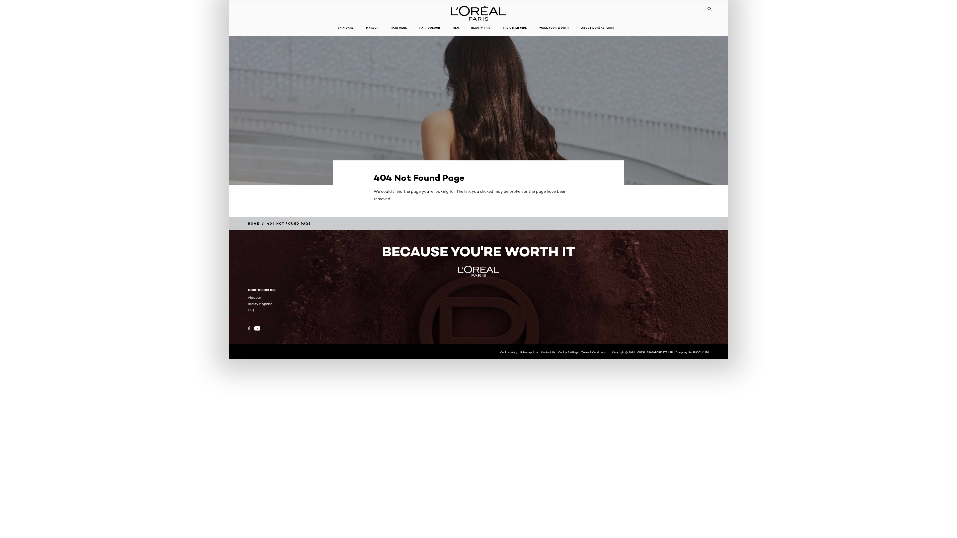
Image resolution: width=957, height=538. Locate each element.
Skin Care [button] (346, 27)
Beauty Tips (480, 27)
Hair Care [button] (399, 27)
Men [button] (456, 27)
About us (254, 297)
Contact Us (548, 352)
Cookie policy (508, 352)
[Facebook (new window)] (249, 328)
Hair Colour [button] (429, 27)
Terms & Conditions (593, 352)
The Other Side (515, 27)
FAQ (251, 310)
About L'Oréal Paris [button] (597, 27)
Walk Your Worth (554, 27)
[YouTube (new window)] (257, 328)
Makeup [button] (372, 27)
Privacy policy (529, 352)
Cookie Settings (568, 352)
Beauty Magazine (260, 304)
